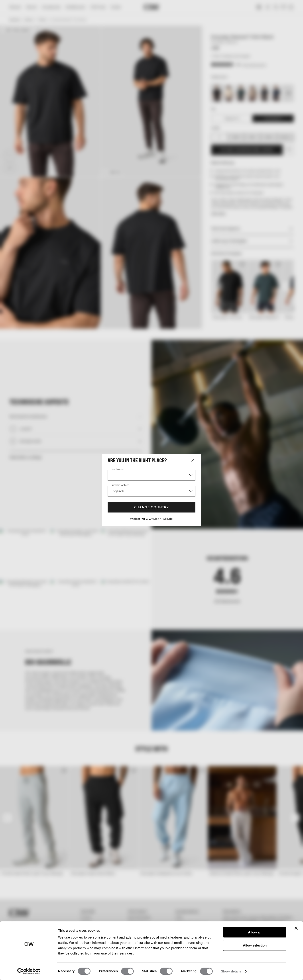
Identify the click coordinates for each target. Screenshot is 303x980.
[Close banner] (296, 928)
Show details (231, 971)
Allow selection (255, 945)
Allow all (254, 932)
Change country (151, 507)
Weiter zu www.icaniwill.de (151, 518)
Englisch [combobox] (117, 491)
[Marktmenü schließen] (192, 460)
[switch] (127, 971)
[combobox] (151, 475)
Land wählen (118, 469)
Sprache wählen (120, 485)
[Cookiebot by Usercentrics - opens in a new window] (28, 971)
